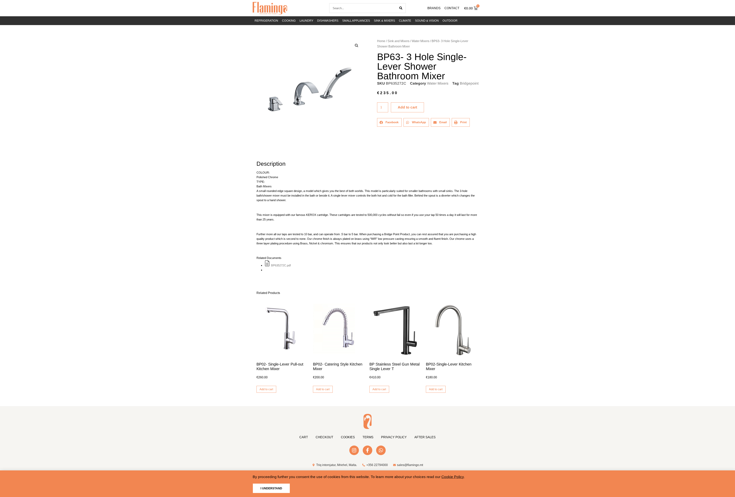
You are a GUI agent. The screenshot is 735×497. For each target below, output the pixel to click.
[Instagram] (354, 450)
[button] (356, 45)
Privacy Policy (394, 437)
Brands (434, 8)
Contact (451, 8)
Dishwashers (327, 20)
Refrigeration (266, 20)
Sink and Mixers (398, 41)
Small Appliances (356, 20)
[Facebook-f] (367, 450)
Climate (405, 20)
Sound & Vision (427, 20)
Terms (368, 437)
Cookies (348, 437)
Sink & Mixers (384, 20)
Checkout (324, 437)
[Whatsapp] (381, 450)
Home (381, 41)
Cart (303, 437)
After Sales (425, 437)
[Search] (401, 8)
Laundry (306, 20)
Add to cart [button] (266, 389)
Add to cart (407, 107)
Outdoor (450, 20)
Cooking (289, 20)
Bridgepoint (469, 83)
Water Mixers (420, 41)
